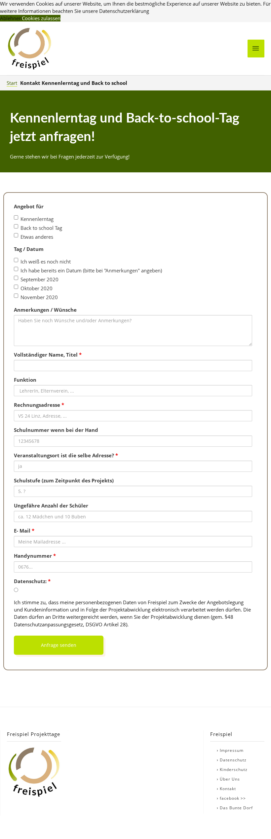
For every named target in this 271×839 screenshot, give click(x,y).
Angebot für (29, 206)
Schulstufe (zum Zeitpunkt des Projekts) (64, 480)
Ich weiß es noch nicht (45, 261)
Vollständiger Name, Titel (48, 354)
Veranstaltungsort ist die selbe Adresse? (66, 455)
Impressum (232, 750)
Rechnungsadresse (39, 405)
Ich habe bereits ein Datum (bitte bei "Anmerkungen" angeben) (91, 270)
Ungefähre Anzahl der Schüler (51, 505)
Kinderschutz (234, 769)
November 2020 (39, 297)
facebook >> (233, 798)
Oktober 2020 (36, 288)
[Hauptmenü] (256, 48)
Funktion (25, 379)
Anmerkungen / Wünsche (45, 309)
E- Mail (24, 530)
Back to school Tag (41, 228)
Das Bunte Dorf (236, 808)
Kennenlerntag (37, 219)
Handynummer (35, 555)
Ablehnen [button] (11, 18)
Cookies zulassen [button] (41, 18)
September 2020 (39, 279)
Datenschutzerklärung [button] (124, 11)
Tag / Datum (29, 249)
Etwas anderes (36, 236)
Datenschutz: (32, 581)
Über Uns (230, 779)
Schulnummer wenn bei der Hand (56, 430)
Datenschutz (233, 760)
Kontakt (228, 788)
